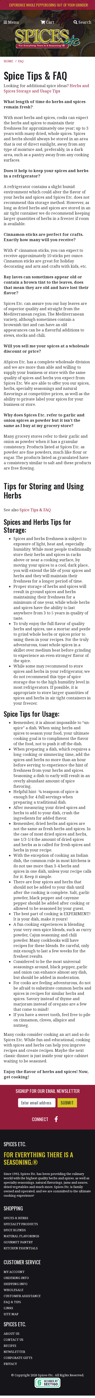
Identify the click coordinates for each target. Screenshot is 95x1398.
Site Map (11, 1314)
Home (8, 61)
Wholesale (13, 1290)
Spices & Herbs (16, 1218)
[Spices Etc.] (47, 38)
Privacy (10, 1364)
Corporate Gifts (18, 1358)
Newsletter (14, 1351)
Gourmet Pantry (18, 1242)
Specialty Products (21, 1224)
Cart (49, 22)
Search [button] (84, 22)
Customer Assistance (22, 1296)
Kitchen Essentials (21, 1248)
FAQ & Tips (12, 1302)
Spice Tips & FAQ (35, 510)
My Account (14, 1272)
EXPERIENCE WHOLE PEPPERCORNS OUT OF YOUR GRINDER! (48, 4)
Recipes (10, 1345)
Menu (13, 22)
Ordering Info (16, 1278)
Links (8, 1308)
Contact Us (13, 1339)
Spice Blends (15, 1230)
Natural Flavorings (21, 1236)
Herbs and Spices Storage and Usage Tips (46, 88)
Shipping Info (16, 1284)
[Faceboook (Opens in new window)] (58, 1118)
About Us (11, 1333)
